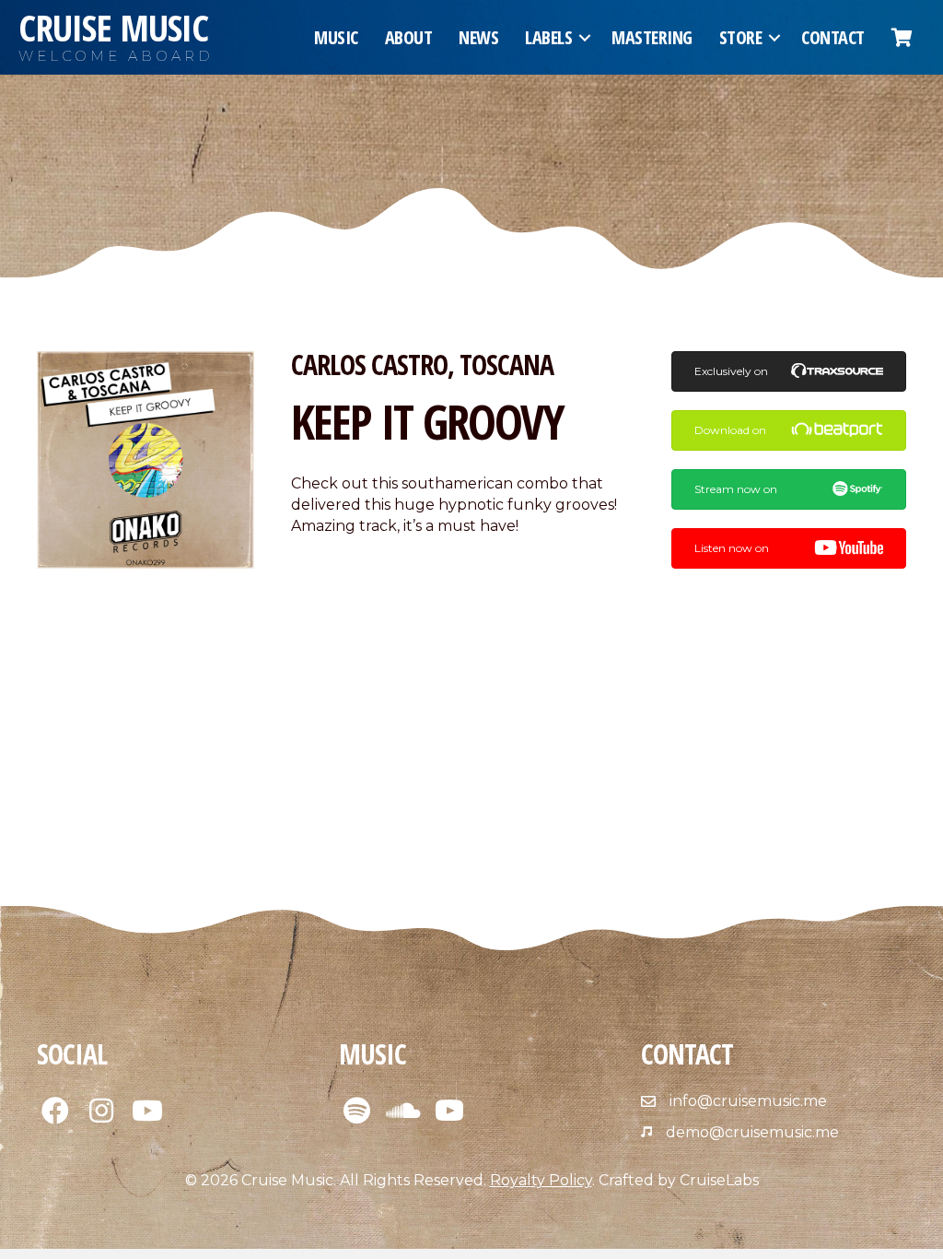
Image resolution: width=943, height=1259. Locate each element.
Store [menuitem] (741, 37)
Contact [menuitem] (833, 37)
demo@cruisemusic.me (752, 1132)
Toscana (506, 364)
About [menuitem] (409, 37)
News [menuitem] (478, 37)
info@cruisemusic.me (748, 1101)
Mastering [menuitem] (652, 37)
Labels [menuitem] (548, 37)
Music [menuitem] (336, 37)
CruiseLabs (719, 1180)
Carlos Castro (369, 364)
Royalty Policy (541, 1180)
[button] (585, 38)
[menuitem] (902, 38)
